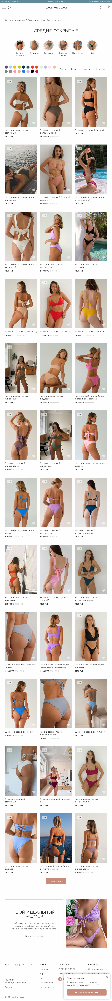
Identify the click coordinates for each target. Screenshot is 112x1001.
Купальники (19, 20)
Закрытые (48, 53)
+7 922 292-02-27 (66, 969)
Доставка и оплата (97, 969)
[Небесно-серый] (45, 67)
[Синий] (23, 71)
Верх (42, 973)
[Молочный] (41, 67)
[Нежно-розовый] (49, 67)
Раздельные (33, 20)
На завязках (77, 53)
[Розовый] (14, 71)
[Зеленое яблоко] (19, 67)
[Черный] (32, 71)
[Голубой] (10, 67)
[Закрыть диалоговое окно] (107, 977)
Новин (43, 969)
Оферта (9, 987)
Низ (43, 20)
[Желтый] (14, 67)
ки (47, 969)
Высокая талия (63, 54)
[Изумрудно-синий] (23, 67)
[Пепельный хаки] (10, 71)
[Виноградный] (6, 67)
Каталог (8, 20)
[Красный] (32, 67)
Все (92, 53)
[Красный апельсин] (36, 67)
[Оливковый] (6, 71)
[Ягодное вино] (36, 71)
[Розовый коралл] (19, 71)
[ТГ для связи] (60, 979)
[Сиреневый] (28, 71)
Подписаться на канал (86, 992)
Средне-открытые (55, 20)
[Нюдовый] (54, 67)
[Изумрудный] (28, 67)
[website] (9, 7)
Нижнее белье (47, 987)
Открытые (34, 53)
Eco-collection (46, 982)
